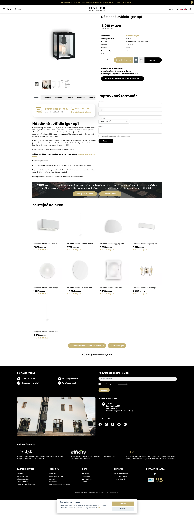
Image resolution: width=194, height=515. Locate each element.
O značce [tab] (69, 97)
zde (99, 508)
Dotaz (101, 126)
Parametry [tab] (47, 97)
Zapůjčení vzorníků (85, 194)
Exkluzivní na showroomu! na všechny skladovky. (90, 2)
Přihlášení (20, 474)
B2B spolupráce (23, 479)
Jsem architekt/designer (26, 484)
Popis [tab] (36, 97)
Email (101, 110)
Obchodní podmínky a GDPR (59, 484)
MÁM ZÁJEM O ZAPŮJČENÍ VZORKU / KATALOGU (122, 79)
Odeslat (106, 141)
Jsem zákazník (22, 482)
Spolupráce (86, 476)
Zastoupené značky (121, 474)
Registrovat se (22, 476)
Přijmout (123, 503)
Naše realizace (87, 479)
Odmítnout (123, 508)
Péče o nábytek (119, 479)
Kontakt (171, 9)
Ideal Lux (129, 48)
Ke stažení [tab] (81, 97)
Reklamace (53, 482)
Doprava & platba (56, 476)
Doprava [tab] (92, 97)
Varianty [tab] (58, 97)
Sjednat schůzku (110, 194)
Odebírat (104, 390)
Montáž (52, 479)
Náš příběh (86, 474)
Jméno (101, 102)
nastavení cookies (114, 493)
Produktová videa (120, 476)
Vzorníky (52, 474)
